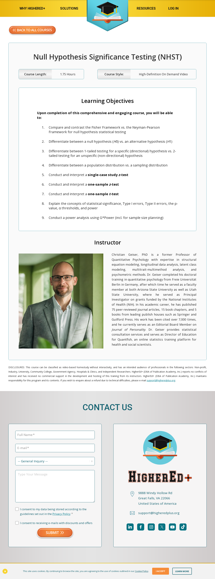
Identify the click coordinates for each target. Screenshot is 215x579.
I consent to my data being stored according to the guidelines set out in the (53, 511)
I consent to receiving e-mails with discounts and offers (56, 523)
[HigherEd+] (107, 8)
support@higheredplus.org (161, 380)
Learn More (182, 571)
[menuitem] (35, 8)
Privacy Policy (61, 514)
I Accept (160, 571)
